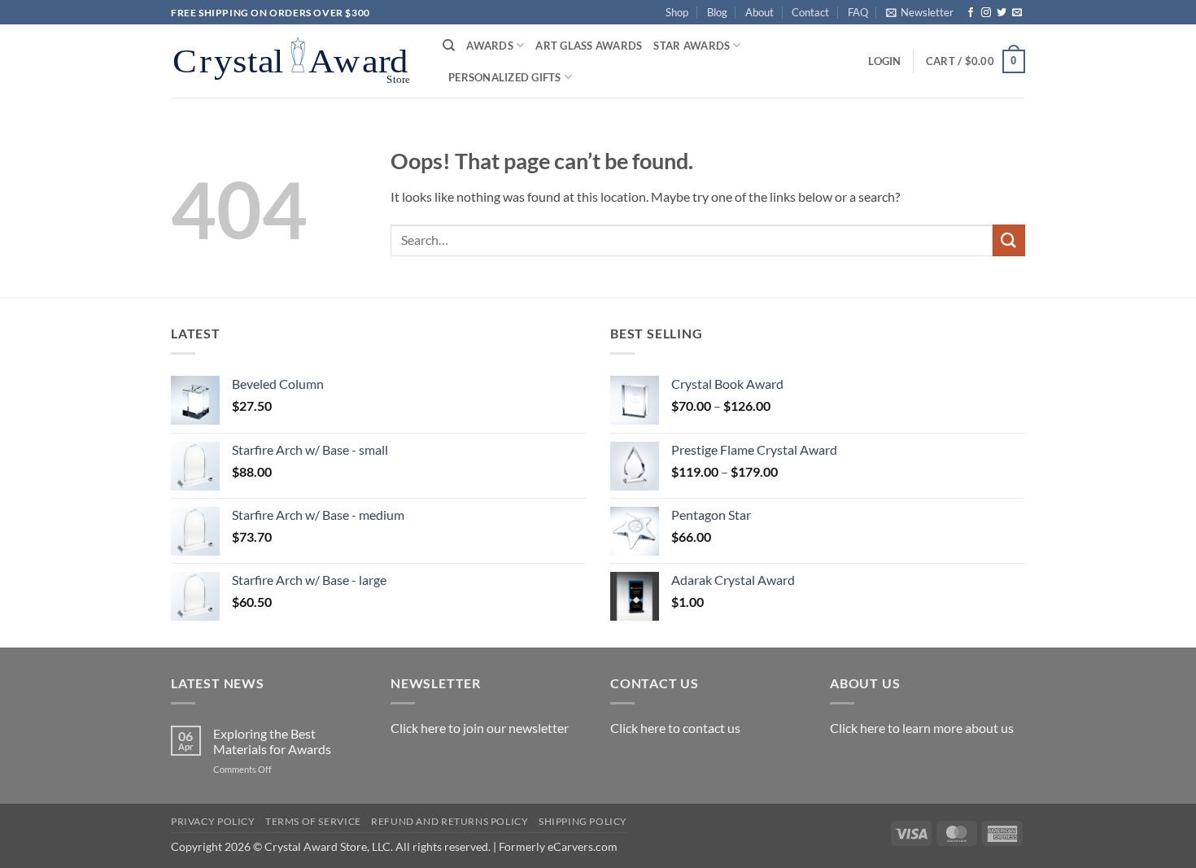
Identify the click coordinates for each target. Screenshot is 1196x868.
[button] (920, 12)
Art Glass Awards (588, 45)
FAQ (858, 12)
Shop (677, 12)
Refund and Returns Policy (449, 821)
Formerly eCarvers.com (558, 846)
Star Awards (691, 45)
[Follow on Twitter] (1001, 13)
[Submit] (1009, 240)
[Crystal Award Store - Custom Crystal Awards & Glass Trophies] (294, 61)
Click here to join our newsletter (480, 727)
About (759, 12)
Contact (810, 12)
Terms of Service (313, 821)
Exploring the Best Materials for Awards (272, 741)
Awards (489, 45)
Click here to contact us (675, 727)
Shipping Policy (583, 821)
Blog (717, 12)
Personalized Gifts (504, 77)
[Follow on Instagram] (986, 13)
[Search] (449, 45)
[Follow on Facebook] (971, 13)
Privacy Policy (213, 821)
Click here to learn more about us (922, 727)
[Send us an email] (1017, 13)
